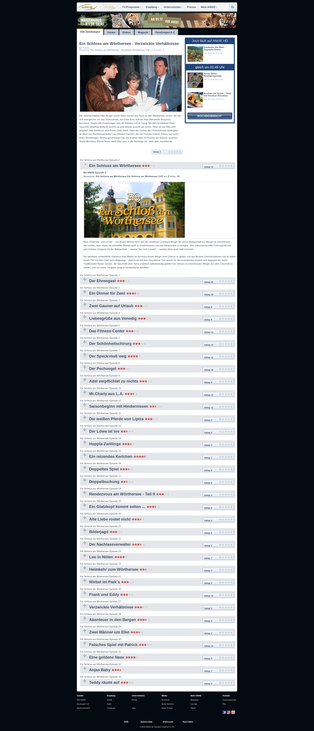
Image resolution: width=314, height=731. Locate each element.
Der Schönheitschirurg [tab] (146, 343)
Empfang (151, 7)
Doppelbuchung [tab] (146, 481)
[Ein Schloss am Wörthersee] (159, 209)
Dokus (126, 32)
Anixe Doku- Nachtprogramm (213, 74)
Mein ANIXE (208, 7)
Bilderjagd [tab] (146, 532)
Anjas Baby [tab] (146, 670)
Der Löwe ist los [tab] (146, 431)
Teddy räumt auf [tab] (146, 682)
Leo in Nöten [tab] (146, 557)
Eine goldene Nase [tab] (146, 657)
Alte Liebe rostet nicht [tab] (146, 519)
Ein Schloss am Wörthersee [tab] (146, 165)
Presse (191, 7)
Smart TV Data (167, 708)
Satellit (109, 700)
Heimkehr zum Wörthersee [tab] (146, 569)
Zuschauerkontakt (229, 700)
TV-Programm (130, 7)
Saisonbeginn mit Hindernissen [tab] (146, 406)
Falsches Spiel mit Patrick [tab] (146, 645)
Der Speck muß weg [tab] (146, 356)
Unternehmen (172, 7)
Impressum (168, 722)
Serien (111, 32)
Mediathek (194, 700)
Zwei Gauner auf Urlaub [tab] (146, 306)
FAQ (224, 704)
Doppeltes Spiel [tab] (146, 469)
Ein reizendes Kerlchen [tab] (146, 456)
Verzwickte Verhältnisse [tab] (146, 607)
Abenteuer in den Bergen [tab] (146, 620)
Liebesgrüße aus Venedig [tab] (146, 318)
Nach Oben (188, 722)
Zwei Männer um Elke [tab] (146, 632)
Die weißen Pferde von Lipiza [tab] (146, 419)
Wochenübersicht (83, 708)
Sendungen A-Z (165, 32)
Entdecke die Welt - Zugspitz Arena (214, 48)
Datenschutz (146, 722)
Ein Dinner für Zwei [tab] (146, 293)
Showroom (166, 700)
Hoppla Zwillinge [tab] (146, 444)
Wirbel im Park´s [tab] (146, 582)
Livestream (111, 708)
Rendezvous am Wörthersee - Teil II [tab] (146, 494)
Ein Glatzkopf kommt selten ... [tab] (146, 506)
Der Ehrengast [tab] (146, 281)
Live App (194, 704)
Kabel (109, 704)
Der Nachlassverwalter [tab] (146, 544)
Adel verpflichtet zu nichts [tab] (146, 381)
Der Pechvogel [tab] (146, 368)
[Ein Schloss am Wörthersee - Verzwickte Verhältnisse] (130, 83)
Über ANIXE (81, 700)
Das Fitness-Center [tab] (146, 331)
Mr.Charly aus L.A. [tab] (146, 394)
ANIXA (193, 708)
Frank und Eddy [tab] (146, 594)
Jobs (133, 708)
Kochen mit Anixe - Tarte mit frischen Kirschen (217, 94)
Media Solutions (168, 704)
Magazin (143, 32)
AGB (126, 722)
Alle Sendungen (90, 31)
